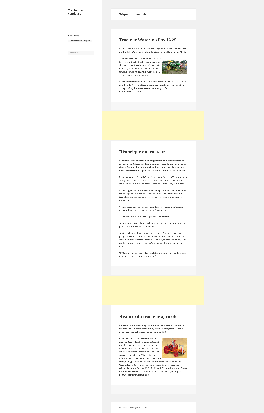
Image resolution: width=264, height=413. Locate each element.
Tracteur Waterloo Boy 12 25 (147, 39)
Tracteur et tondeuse (76, 11)
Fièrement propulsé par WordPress (133, 407)
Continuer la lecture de (131, 91)
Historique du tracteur (142, 151)
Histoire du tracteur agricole (148, 316)
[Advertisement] (153, 125)
